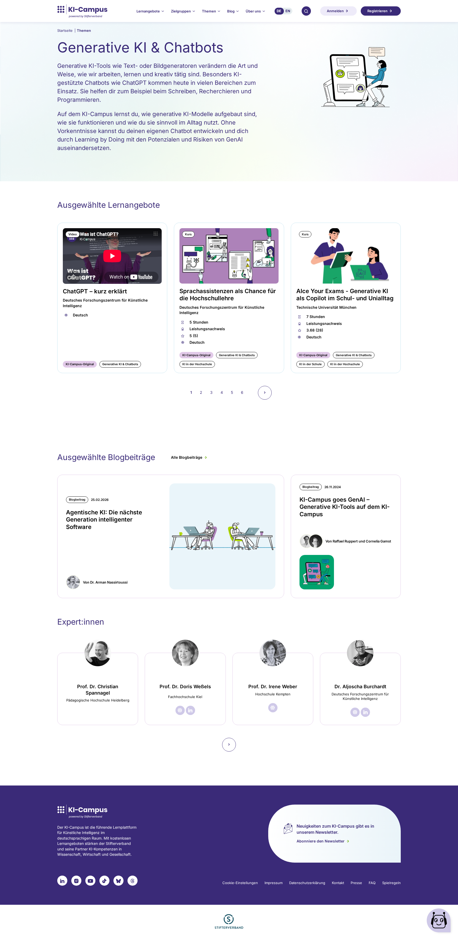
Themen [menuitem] (209, 11)
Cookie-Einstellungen (240, 883)
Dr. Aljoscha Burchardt (360, 686)
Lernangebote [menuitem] (148, 11)
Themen (84, 30)
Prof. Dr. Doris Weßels (185, 686)
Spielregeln (391, 883)
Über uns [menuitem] (253, 11)
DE (279, 11)
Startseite (66, 30)
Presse (356, 883)
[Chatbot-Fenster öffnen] (439, 921)
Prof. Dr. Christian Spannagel (97, 690)
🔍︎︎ (306, 11)
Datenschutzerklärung (307, 883)
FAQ (372, 883)
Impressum (274, 883)
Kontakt (338, 883)
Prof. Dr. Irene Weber (272, 686)
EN (287, 11)
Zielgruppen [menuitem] (181, 11)
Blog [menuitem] (231, 11)
